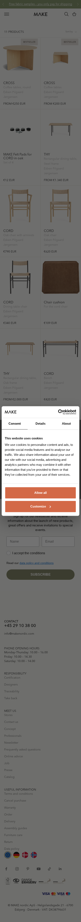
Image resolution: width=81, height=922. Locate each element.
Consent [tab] (15, 423)
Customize (38, 506)
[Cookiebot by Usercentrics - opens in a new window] (58, 412)
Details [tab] (40, 423)
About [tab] (66, 423)
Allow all (40, 492)
